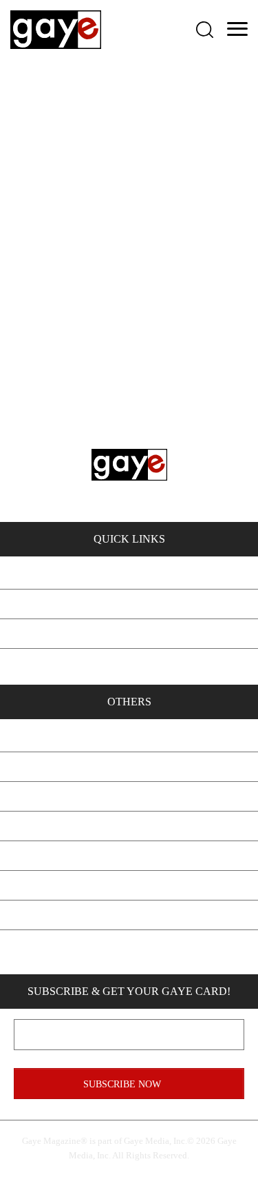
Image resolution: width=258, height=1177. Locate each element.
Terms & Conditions (129, 885)
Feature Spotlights (129, 603)
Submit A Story (129, 825)
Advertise (129, 796)
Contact (129, 766)
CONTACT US (99, 466)
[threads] (201, 948)
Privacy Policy (129, 855)
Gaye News (129, 633)
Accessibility (129, 914)
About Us (129, 736)
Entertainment (129, 663)
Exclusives (129, 574)
